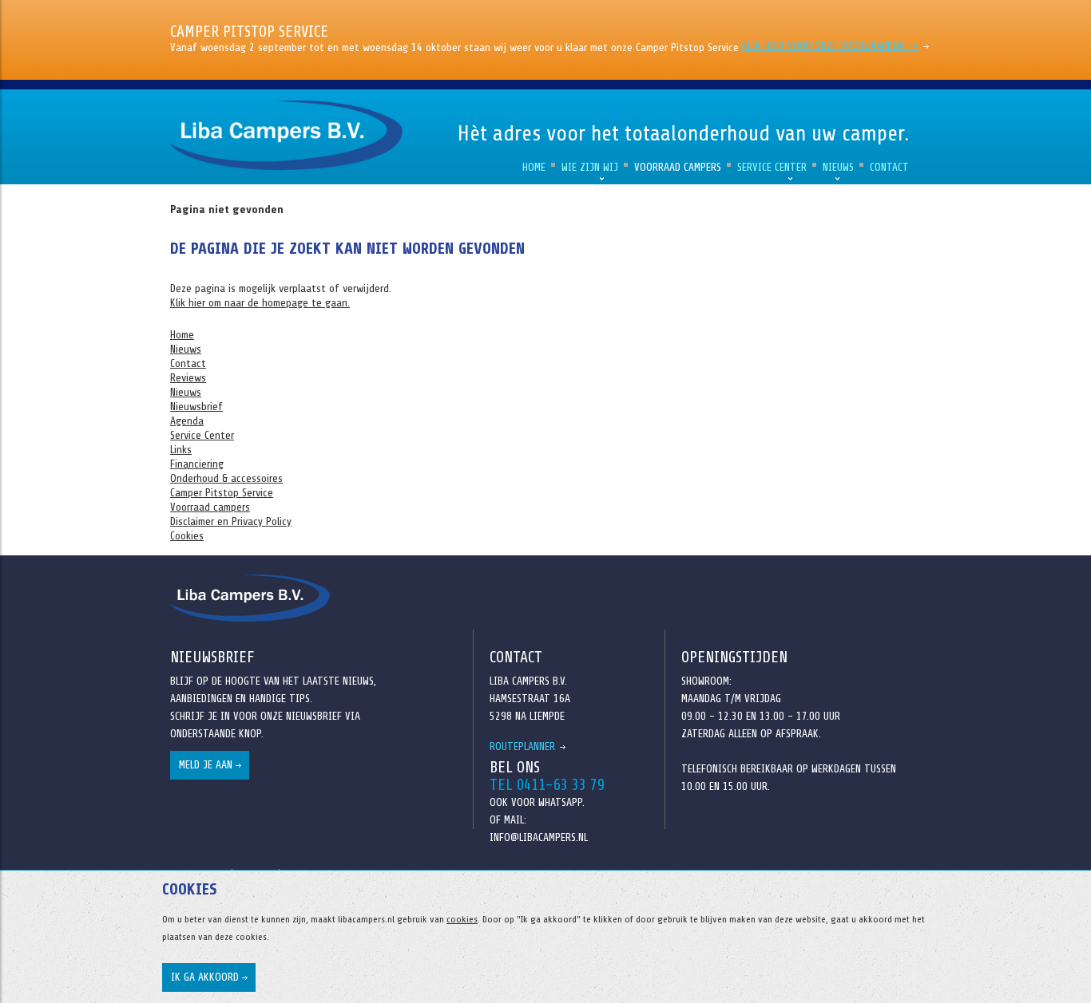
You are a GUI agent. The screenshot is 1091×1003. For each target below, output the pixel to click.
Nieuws (838, 167)
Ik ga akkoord (205, 977)
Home (534, 167)
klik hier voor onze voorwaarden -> (830, 46)
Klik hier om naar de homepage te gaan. (260, 303)
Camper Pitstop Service (221, 493)
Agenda (187, 421)
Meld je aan (205, 765)
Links (181, 450)
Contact (889, 167)
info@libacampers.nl (539, 837)
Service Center (772, 167)
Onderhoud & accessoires (226, 478)
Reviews (188, 378)
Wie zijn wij (589, 167)
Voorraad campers (677, 167)
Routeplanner (522, 746)
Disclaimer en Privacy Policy (231, 521)
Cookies (187, 536)
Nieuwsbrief (196, 407)
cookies (462, 919)
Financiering (197, 464)
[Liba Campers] (290, 135)
